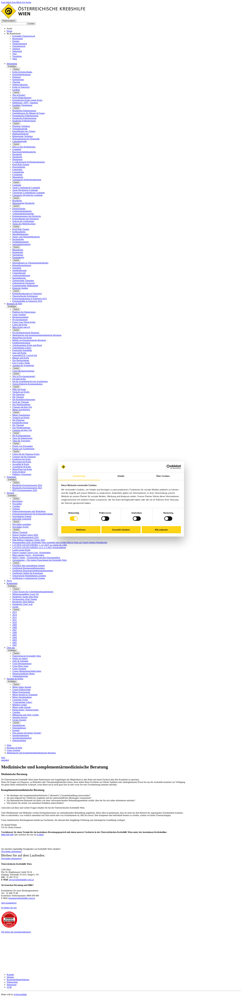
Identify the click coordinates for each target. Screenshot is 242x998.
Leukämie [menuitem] (16, 149)
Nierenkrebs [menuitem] (17, 255)
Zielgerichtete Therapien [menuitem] (23, 280)
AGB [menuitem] (9, 987)
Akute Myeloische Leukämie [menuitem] (25, 190)
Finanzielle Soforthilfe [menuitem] (22, 350)
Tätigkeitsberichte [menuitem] (20, 676)
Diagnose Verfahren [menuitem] (21, 126)
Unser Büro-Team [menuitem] (20, 666)
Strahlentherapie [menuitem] (19, 270)
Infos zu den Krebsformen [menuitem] (23, 147)
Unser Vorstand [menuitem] (19, 668)
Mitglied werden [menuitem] (19, 705)
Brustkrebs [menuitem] (17, 154)
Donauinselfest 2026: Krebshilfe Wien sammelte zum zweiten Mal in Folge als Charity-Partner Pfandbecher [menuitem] (59, 542)
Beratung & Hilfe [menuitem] (14, 303)
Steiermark (17, 51)
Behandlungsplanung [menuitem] (21, 265)
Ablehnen (80, 530)
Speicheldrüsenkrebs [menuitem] (21, 244)
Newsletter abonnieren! (11, 851)
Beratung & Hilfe (14, 748)
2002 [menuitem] (14, 642)
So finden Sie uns (9, 907)
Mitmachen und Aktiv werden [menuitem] (25, 715)
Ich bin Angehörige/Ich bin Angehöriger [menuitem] (30, 381)
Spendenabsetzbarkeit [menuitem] (22, 738)
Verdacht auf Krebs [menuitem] (20, 392)
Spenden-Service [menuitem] (19, 717)
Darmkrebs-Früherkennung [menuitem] (24, 118)
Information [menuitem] (12, 63)
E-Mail (40, 834)
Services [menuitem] (10, 493)
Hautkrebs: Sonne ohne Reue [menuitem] (25, 596)
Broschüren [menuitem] (17, 501)
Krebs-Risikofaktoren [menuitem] (21, 97)
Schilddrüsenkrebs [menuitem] (20, 242)
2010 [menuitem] (14, 622)
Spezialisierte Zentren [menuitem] (21, 516)
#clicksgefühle (20, 994)
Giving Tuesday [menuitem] (19, 720)
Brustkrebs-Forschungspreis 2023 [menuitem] (27, 488)
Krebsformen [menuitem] (18, 79)
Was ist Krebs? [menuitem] (18, 95)
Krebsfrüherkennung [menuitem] (21, 74)
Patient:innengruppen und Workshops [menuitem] (29, 511)
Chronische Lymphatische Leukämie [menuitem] (28, 192)
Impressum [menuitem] (11, 984)
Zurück (16, 69)
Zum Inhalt (6, 2)
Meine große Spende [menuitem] (21, 707)
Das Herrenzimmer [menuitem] (20, 360)
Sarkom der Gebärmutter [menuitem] (23, 221)
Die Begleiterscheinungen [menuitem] (23, 399)
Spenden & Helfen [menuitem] (15, 678)
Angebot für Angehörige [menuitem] (23, 365)
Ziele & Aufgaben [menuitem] (20, 661)
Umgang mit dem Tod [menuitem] (22, 407)
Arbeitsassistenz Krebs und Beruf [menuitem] (27, 345)
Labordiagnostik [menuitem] (19, 141)
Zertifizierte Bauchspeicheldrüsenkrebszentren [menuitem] (32, 570)
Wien (14, 59)
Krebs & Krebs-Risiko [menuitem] (22, 72)
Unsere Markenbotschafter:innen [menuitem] (26, 671)
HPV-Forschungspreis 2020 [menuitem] (24, 490)
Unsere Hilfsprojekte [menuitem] (21, 689)
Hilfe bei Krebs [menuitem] (19, 389)
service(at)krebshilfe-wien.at (21, 879)
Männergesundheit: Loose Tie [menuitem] (25, 594)
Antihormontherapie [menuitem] (21, 275)
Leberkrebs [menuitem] (17, 169)
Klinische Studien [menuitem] (20, 288)
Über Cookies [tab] (163, 476)
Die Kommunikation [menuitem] (21, 435)
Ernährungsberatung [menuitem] (21, 343)
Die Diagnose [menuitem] (18, 394)
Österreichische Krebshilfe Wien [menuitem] (26, 656)
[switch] (105, 518)
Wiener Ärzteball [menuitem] (19, 532)
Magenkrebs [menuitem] (17, 177)
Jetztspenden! (5, 758)
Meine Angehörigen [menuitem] (21, 409)
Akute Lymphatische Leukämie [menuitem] (26, 187)
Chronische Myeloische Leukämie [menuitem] (27, 195)
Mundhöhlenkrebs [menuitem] (20, 234)
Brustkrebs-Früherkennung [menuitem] (24, 110)
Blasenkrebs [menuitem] (17, 250)
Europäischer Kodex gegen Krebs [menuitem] (27, 100)
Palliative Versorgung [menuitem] (21, 474)
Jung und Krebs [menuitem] (19, 353)
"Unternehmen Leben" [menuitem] (22, 702)
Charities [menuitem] (16, 506)
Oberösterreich (18, 46)
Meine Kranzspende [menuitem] (21, 692)
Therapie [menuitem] (16, 82)
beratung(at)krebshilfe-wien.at (21, 898)
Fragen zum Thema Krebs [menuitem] (23, 322)
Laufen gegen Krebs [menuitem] (21, 550)
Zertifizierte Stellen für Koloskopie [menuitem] (27, 573)
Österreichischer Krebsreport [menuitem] (25, 296)
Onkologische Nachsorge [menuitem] (23, 283)
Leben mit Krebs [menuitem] (19, 324)
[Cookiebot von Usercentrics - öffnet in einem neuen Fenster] (168, 467)
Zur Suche (26, 2)
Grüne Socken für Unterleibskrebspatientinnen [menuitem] (32, 591)
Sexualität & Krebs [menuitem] (20, 464)
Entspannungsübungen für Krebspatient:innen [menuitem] (32, 514)
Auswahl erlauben (121, 530)
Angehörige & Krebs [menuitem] (21, 467)
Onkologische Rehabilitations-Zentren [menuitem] (29, 575)
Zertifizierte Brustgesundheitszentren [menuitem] (28, 568)
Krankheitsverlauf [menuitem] (20, 422)
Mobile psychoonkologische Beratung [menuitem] (29, 340)
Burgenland (17, 38)
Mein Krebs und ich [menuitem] (21, 327)
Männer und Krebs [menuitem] (20, 358)
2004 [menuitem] (14, 637)
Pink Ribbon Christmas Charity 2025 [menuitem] (28, 540)
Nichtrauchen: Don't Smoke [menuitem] (24, 599)
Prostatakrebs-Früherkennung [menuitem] (25, 116)
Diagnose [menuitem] (16, 77)
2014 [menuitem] (14, 615)
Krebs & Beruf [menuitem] (18, 472)
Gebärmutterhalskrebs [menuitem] (22, 211)
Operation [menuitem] (16, 268)
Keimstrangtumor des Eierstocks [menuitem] (26, 216)
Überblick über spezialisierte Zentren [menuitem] (28, 565)
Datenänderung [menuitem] (19, 728)
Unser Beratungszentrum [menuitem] (23, 371)
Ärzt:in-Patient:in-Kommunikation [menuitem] (27, 384)
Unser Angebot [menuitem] (19, 314)
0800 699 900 (7, 834)
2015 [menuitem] (14, 612)
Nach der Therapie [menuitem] (20, 402)
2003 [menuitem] (14, 640)
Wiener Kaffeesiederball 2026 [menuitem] (25, 537)
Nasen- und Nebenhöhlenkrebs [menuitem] (26, 237)
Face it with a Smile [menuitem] (21, 363)
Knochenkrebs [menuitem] (18, 167)
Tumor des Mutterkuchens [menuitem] (23, 224)
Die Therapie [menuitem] (18, 397)
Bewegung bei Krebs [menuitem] (21, 462)
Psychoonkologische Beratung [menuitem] (25, 332)
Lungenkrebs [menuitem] (18, 172)
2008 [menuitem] (14, 627)
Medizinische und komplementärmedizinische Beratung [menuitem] (36, 335)
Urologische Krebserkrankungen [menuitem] (26, 179)
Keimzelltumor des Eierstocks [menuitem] (25, 219)
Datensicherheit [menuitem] (19, 740)
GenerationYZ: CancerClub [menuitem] (24, 355)
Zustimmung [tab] (79, 476)
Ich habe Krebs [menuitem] (19, 379)
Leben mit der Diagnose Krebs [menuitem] (25, 454)
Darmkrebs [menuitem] (17, 157)
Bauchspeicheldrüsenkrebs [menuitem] (24, 152)
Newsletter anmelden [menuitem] (21, 524)
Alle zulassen (161, 530)
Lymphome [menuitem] (17, 174)
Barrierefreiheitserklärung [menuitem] (18, 979)
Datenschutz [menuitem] (12, 982)
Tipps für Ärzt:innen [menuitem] (21, 441)
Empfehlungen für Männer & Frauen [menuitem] (28, 113)
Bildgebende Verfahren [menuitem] (22, 136)
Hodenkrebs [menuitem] (17, 252)
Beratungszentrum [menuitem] (20, 317)
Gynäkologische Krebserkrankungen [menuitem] (28, 162)
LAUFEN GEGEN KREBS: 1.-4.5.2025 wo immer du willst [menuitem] (39, 545)
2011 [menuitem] (14, 620)
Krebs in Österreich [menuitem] (21, 87)
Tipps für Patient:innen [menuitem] (22, 438)
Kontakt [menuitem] (15, 730)
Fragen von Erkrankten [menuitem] (22, 446)
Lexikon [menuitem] (16, 89)
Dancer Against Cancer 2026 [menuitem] (25, 535)
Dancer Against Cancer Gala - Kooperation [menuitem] (31, 552)
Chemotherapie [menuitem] (19, 273)
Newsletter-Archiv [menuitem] (20, 527)
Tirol (14, 54)
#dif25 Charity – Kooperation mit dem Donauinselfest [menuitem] (36, 557)
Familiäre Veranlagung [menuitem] (22, 105)
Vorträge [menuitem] (16, 509)
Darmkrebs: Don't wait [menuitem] (22, 604)
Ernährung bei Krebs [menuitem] (21, 459)
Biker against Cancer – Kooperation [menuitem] (28, 555)
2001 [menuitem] (14, 645)
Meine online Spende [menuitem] (21, 687)
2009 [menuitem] (14, 625)
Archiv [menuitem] (15, 607)
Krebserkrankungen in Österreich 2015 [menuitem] (29, 298)
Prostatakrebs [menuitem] (18, 257)
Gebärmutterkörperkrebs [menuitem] (23, 213)
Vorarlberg (17, 56)
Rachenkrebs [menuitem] (18, 239)
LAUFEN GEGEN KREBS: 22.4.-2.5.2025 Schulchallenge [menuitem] (39, 547)
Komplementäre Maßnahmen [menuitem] (25, 285)
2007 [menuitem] (14, 630)
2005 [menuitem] (14, 635)
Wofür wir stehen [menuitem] (20, 658)
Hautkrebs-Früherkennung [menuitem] (24, 121)
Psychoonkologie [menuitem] (20, 319)
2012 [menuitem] (14, 617)
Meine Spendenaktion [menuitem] (22, 697)
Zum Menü (16, 2)
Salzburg (16, 49)
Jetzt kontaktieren (9, 903)
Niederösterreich (19, 43)
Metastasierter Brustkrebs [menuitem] (23, 203)
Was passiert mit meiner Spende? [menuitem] (26, 733)
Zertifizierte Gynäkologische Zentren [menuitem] (28, 578)
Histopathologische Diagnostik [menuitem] (25, 139)
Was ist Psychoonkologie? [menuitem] (23, 376)
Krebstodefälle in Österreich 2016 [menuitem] (27, 301)
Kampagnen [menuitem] (12, 583)
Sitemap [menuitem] (10, 977)
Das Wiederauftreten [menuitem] (21, 404)
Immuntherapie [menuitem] (19, 278)
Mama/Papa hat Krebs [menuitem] (22, 337)
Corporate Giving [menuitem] (20, 700)
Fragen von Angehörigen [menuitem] (23, 448)
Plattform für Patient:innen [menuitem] (24, 312)
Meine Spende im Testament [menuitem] (24, 694)
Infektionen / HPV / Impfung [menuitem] (25, 102)
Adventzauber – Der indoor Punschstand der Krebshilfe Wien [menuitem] (39, 560)
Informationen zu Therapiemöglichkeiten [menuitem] (30, 263)
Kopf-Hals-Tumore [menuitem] (20, 164)
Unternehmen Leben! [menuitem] (21, 348)
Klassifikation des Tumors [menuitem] (23, 131)
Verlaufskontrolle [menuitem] (19, 129)
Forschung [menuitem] (11, 477)
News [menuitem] (9, 581)
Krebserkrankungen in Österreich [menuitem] (27, 293)
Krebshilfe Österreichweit (23, 36)
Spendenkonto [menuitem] (18, 725)
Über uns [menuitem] (11, 647)
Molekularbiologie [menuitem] (20, 134)
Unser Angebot (13, 750)
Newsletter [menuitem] (17, 504)
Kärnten (15, 41)
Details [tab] (121, 476)
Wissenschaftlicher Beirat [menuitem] (23, 673)
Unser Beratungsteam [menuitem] (21, 663)
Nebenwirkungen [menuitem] (20, 84)
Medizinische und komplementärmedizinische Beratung (31, 753)
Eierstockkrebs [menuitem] (18, 208)
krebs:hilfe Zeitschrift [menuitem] (21, 519)
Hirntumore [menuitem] (17, 159)
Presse (9, 31)
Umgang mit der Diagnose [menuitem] (24, 456)
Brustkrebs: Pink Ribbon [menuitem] (23, 602)
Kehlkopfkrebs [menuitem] (18, 232)
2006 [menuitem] (14, 632)
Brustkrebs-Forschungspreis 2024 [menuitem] (27, 485)
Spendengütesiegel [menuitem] (20, 735)
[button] (8, 20)
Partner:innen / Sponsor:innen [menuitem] (25, 710)
